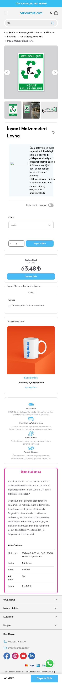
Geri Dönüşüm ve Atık (31, 37)
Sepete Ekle (40, 243)
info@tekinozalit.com (18, 648)
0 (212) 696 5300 (17, 642)
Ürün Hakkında (31, 472)
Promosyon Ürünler (29, 32)
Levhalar (11, 37)
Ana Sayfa (9, 32)
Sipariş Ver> (31, 387)
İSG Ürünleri (49, 32)
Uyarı (30, 292)
